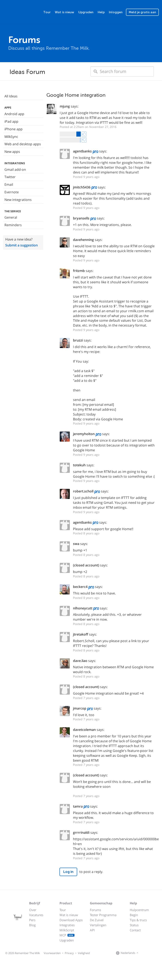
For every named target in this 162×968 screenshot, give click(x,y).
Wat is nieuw (64, 12)
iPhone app (13, 129)
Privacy (69, 953)
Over (32, 910)
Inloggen (116, 12)
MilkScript (66, 930)
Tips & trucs (138, 920)
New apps (12, 151)
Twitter (10, 177)
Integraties (67, 925)
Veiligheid (84, 953)
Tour (47, 12)
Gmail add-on (15, 169)
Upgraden (85, 12)
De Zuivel (97, 920)
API (92, 930)
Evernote (11, 192)
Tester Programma (103, 915)
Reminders (13, 225)
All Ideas (11, 96)
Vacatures (36, 915)
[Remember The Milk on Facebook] (145, 953)
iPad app (11, 121)
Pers (32, 920)
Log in (68, 872)
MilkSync (11, 136)
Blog (32, 925)
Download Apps (71, 920)
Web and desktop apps (22, 144)
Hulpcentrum (139, 910)
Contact (135, 930)
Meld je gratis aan (142, 12)
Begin (134, 915)
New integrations (18, 199)
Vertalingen (98, 925)
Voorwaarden (52, 953)
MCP (66, 935)
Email (8, 184)
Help (101, 12)
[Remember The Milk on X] (151, 953)
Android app (14, 114)
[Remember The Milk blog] (157, 953)
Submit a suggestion (21, 245)
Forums (95, 910)
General (10, 217)
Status (134, 925)
